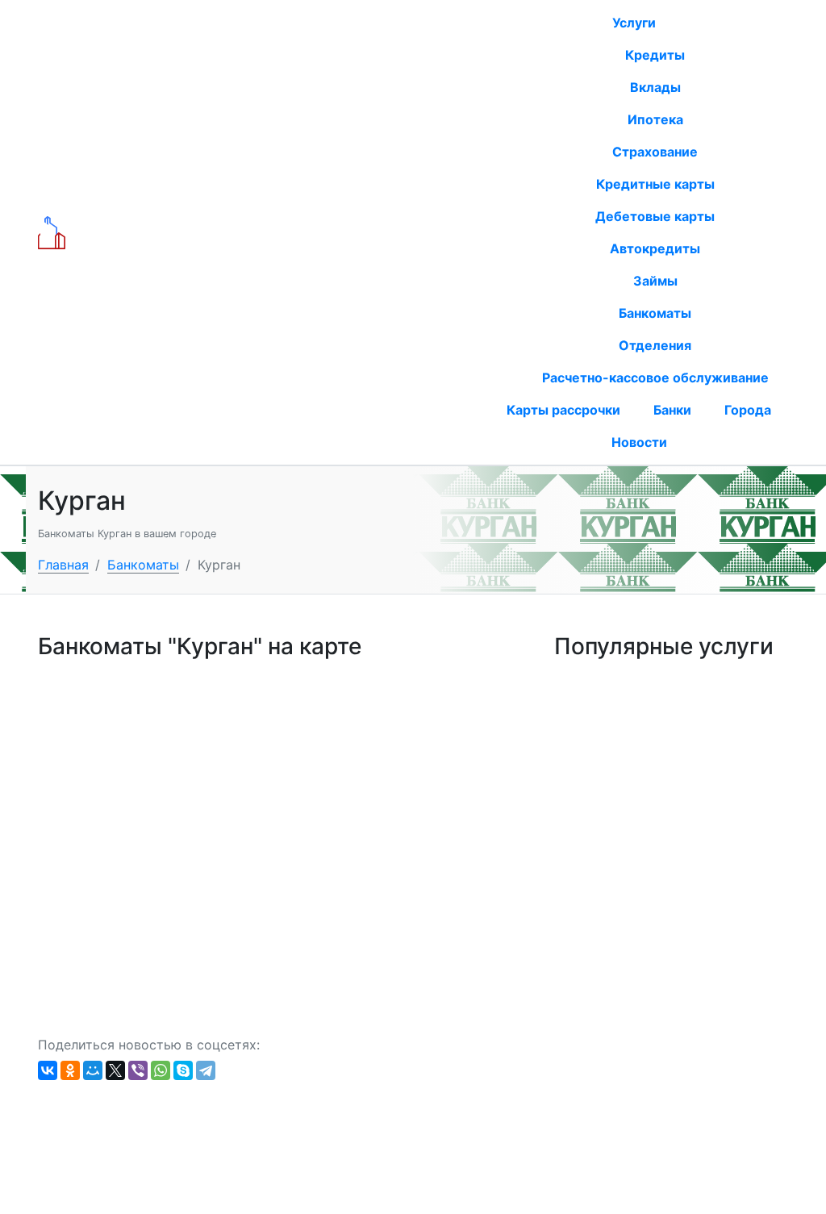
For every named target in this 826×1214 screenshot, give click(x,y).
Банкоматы (655, 313)
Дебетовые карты (655, 216)
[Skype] (183, 1070)
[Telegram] (205, 1070)
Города (747, 410)
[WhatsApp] (160, 1070)
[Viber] (138, 1070)
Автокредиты (655, 248)
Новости (639, 442)
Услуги (635, 23)
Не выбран (337, 233)
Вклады (655, 87)
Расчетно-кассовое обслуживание (655, 377)
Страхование (655, 152)
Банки (672, 410)
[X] (115, 1070)
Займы (655, 281)
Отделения (655, 345)
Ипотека (655, 119)
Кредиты (655, 55)
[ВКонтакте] (47, 1070)
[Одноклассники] (70, 1070)
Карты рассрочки (563, 410)
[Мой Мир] (92, 1070)
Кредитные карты (655, 184)
